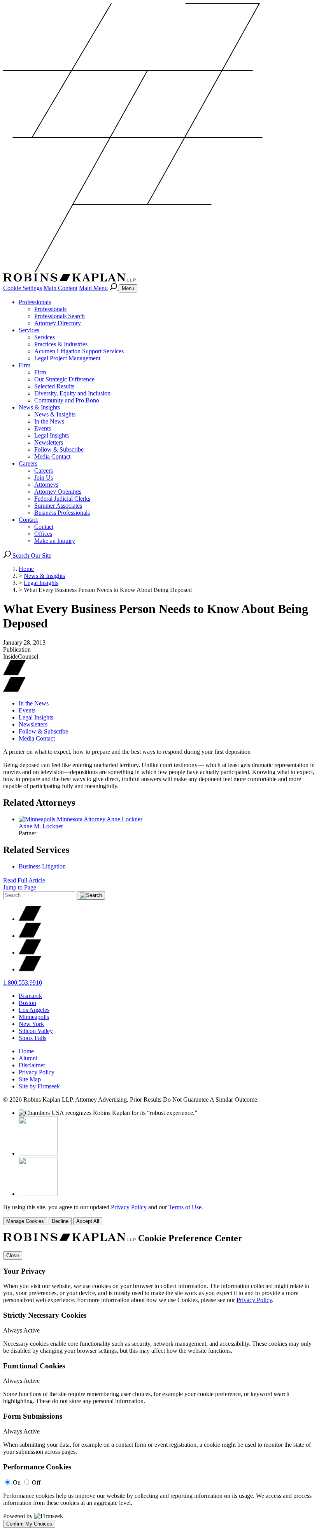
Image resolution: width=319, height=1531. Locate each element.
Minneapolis (34, 1017)
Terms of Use (185, 1207)
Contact (28, 519)
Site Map (30, 1079)
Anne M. (41, 826)
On (17, 1482)
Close (12, 1255)
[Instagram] (30, 969)
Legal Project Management (67, 358)
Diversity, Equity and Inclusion (72, 393)
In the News (49, 421)
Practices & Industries (61, 344)
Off (36, 1482)
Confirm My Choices (29, 1524)
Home (26, 568)
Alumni (28, 1058)
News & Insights (39, 407)
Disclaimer (32, 1065)
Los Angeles (34, 1009)
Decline (60, 1221)
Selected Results (54, 386)
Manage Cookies (25, 1221)
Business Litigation (42, 866)
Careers (28, 463)
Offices (43, 533)
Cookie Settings (22, 288)
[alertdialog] (159, 1380)
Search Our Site (31, 555)
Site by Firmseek (39, 1086)
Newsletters (48, 442)
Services (29, 330)
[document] (159, 1380)
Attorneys (46, 484)
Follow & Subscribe (59, 449)
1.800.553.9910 (22, 982)
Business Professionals (62, 512)
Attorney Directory (57, 323)
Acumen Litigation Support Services (79, 351)
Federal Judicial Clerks (62, 498)
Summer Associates (58, 505)
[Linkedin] (30, 952)
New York (31, 1024)
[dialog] (159, 1214)
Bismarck (30, 995)
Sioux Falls (32, 1038)
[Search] (114, 288)
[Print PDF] (14, 673)
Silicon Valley (36, 1031)
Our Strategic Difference (64, 379)
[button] (14, 690)
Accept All (87, 1221)
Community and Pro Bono (66, 400)
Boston (27, 1002)
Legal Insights (51, 435)
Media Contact (52, 456)
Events (42, 428)
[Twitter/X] (30, 919)
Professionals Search (59, 316)
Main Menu (93, 288)
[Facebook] (30, 935)
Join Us (43, 477)
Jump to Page (19, 887)
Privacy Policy (36, 1072)
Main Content (60, 288)
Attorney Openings (57, 491)
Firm (24, 365)
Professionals (35, 302)
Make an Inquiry (54, 540)
